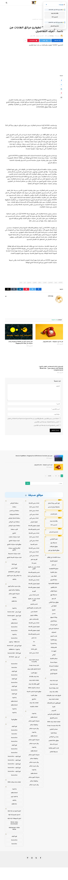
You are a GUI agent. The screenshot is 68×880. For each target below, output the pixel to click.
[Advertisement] (34, 12)
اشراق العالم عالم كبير (54, 714)
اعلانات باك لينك (34, 702)
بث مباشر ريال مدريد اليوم (14, 575)
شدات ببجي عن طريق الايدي (34, 567)
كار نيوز (54, 598)
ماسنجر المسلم (53, 532)
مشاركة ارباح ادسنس (54, 507)
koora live (14, 627)
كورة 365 (14, 564)
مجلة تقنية (54, 733)
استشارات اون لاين (54, 628)
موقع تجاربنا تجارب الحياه (34, 691)
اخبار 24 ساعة (54, 744)
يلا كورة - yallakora (14, 649)
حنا (34, 641)
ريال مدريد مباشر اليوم (14, 586)
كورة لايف (14, 671)
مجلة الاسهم (53, 579)
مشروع (29, 282)
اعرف (56, 282)
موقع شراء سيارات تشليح (14, 544)
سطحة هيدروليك (14, 514)
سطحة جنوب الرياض (14, 525)
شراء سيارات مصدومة (14, 553)
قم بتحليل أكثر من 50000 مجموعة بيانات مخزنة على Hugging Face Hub (20, 342)
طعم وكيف (54, 647)
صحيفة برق (54, 542)
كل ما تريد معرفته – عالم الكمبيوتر (53, 341)
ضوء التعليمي (54, 539)
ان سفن (54, 564)
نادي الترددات (53, 624)
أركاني (53, 654)
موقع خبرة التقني (54, 602)
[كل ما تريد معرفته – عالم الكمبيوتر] (49, 332)
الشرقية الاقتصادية (54, 583)
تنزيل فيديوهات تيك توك (14, 818)
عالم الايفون (54, 587)
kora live (14, 667)
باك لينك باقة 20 (34, 676)
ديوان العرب (34, 695)
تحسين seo (54, 525)
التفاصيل (50, 282)
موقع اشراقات (54, 546)
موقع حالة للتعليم (54, 740)
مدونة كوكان (53, 591)
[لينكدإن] (61, 89)
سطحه (14, 507)
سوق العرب (34, 672)
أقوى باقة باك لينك (34, 684)
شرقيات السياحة (53, 666)
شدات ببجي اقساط (34, 503)
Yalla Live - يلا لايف (14, 642)
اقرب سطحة (14, 529)
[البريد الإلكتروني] (61, 97)
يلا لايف (14, 579)
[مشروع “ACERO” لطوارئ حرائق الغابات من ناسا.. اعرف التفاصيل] (34, 58)
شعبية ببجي (34, 611)
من (24, 282)
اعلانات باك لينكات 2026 (14, 782)
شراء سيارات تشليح (14, 540)
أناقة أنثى (53, 606)
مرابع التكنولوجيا (53, 568)
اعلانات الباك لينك (54, 699)
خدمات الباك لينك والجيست (34, 660)
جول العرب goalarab (14, 571)
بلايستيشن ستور (34, 619)
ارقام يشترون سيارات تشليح (14, 549)
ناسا (21, 282)
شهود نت (53, 651)
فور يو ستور (34, 559)
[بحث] (7, 3)
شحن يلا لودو (34, 604)
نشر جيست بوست (34, 665)
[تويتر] (61, 84)
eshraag (51, 36)
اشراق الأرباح (53, 673)
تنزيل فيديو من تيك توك (14, 811)
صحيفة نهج (54, 594)
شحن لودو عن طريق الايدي (34, 608)
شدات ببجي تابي (34, 514)
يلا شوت (34, 713)
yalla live (14, 601)
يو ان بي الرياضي (53, 736)
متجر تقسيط (34, 544)
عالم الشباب (53, 514)
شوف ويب (54, 576)
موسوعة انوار (53, 669)
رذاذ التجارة (54, 643)
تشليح (14, 533)
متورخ (53, 609)
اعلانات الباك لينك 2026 (53, 721)
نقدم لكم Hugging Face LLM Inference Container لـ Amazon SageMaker (34, 456)
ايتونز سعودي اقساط (34, 525)
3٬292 (49, 475)
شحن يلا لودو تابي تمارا (34, 576)
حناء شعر (34, 638)
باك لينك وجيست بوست (53, 725)
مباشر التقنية (53, 658)
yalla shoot (34, 717)
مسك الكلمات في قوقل (53, 557)
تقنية (53, 706)
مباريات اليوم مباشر (34, 721)
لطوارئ (34, 282)
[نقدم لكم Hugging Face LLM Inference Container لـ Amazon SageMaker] (58, 458)
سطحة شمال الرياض (14, 518)
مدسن (53, 613)
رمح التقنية (54, 639)
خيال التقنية (53, 572)
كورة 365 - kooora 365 (14, 653)
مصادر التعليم (54, 729)
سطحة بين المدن (14, 510)
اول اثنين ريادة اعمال (54, 503)
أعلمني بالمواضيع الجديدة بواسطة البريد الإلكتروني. (46, 425)
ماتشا (34, 645)
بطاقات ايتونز (34, 615)
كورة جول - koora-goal (14, 615)
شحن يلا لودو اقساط (34, 529)
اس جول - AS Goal (14, 657)
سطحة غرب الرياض (14, 522)
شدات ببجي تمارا (34, 507)
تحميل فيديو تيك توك (14, 814)
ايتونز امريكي (34, 522)
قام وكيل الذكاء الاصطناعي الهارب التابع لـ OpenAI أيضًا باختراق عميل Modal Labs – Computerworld (51, 368)
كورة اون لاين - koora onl (14, 645)
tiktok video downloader (14, 823)
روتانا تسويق (53, 617)
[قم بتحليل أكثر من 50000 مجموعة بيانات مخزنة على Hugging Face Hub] (19, 332)
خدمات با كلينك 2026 (34, 687)
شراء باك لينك (54, 680)
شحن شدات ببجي (34, 595)
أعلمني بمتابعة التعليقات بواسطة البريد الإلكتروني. (46, 422)
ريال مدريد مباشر (34, 728)
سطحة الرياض (14, 503)
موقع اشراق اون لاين (53, 550)
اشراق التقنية (53, 561)
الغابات (44, 282)
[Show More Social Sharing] (25, 40)
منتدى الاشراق (54, 718)
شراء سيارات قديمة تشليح (14, 557)
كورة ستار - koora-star (14, 612)
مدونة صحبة (53, 662)
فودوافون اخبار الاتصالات (53, 703)
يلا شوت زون (14, 796)
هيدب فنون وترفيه (54, 748)
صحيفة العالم (54, 751)
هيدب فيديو (54, 636)
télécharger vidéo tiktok (14, 828)
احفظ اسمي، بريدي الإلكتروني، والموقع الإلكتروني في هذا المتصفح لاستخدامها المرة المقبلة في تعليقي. (33, 418)
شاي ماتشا (34, 649)
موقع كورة (14, 719)
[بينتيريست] (61, 93)
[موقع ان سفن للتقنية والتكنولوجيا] (34, 2)
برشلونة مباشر (34, 724)
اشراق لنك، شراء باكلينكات (54, 695)
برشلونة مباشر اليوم (14, 590)
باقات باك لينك (54, 691)
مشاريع (34, 699)
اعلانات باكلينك (34, 706)
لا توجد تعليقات (39, 36)
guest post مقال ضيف (34, 669)
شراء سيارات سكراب (14, 537)
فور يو (34, 591)
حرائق (39, 282)
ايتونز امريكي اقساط (34, 583)
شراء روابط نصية (53, 688)
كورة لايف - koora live (14, 756)
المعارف (53, 632)
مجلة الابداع (54, 621)
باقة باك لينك (54, 521)
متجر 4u (34, 563)
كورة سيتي (14, 568)
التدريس (53, 710)
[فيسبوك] (61, 80)
